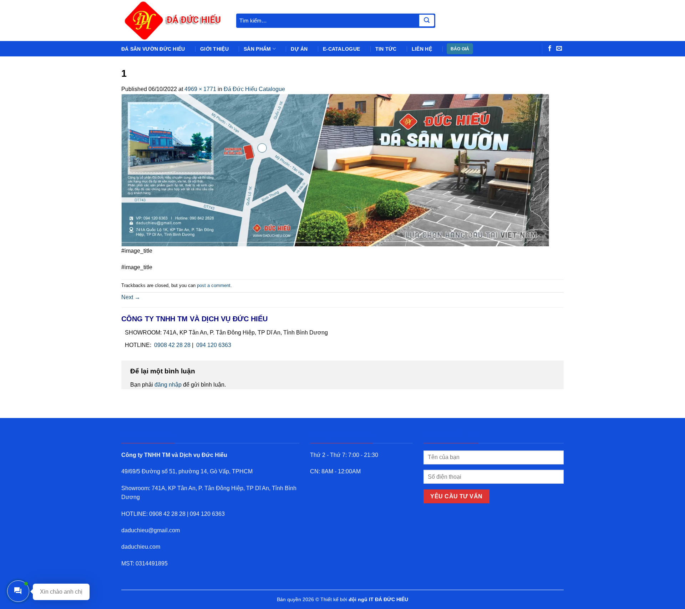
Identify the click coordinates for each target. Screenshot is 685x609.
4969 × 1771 (200, 89)
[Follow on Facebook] (550, 48)
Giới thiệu (214, 49)
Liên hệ (422, 49)
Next (130, 297)
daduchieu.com (140, 547)
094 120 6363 (213, 345)
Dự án (299, 49)
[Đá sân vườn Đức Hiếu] (173, 20)
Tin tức (386, 49)
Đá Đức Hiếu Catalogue (254, 89)
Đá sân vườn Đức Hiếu (153, 49)
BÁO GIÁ (460, 48)
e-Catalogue (341, 49)
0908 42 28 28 (172, 345)
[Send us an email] (559, 48)
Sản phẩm (257, 49)
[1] (335, 169)
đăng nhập (168, 385)
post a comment (213, 285)
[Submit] (426, 21)
